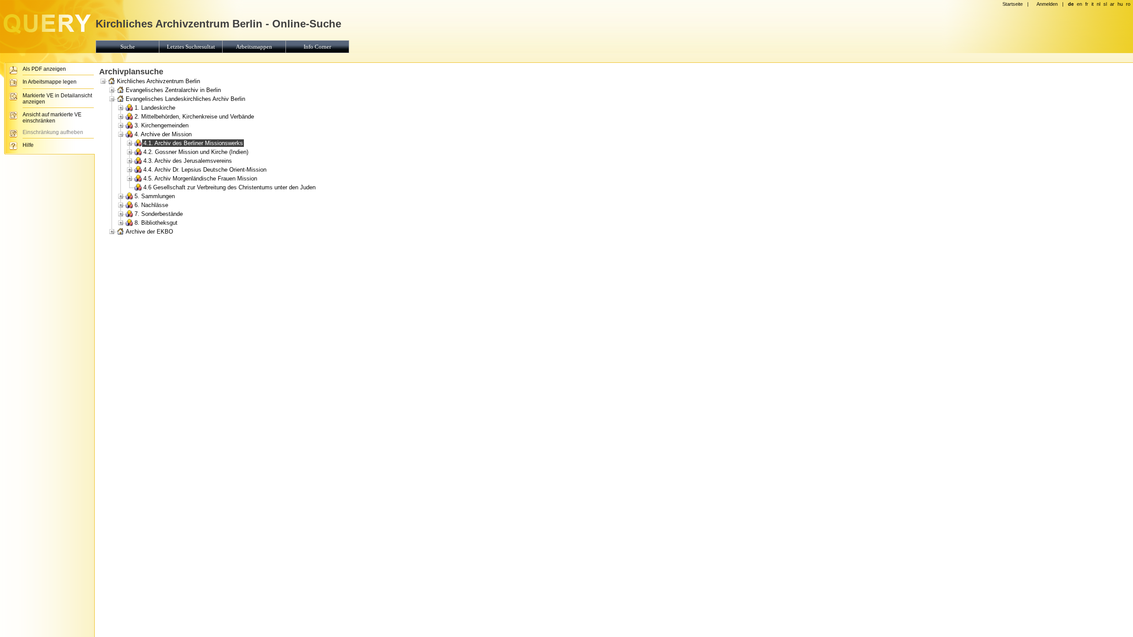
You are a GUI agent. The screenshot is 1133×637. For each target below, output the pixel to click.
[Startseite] (46, 34)
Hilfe (28, 145)
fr (1086, 4)
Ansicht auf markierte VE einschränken (52, 117)
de (1071, 4)
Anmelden (1047, 4)
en (1079, 4)
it (1092, 4)
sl (1105, 4)
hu (1120, 4)
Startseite (1012, 4)
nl (1098, 4)
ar (1112, 4)
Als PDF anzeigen (44, 69)
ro (1128, 4)
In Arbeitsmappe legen (50, 82)
